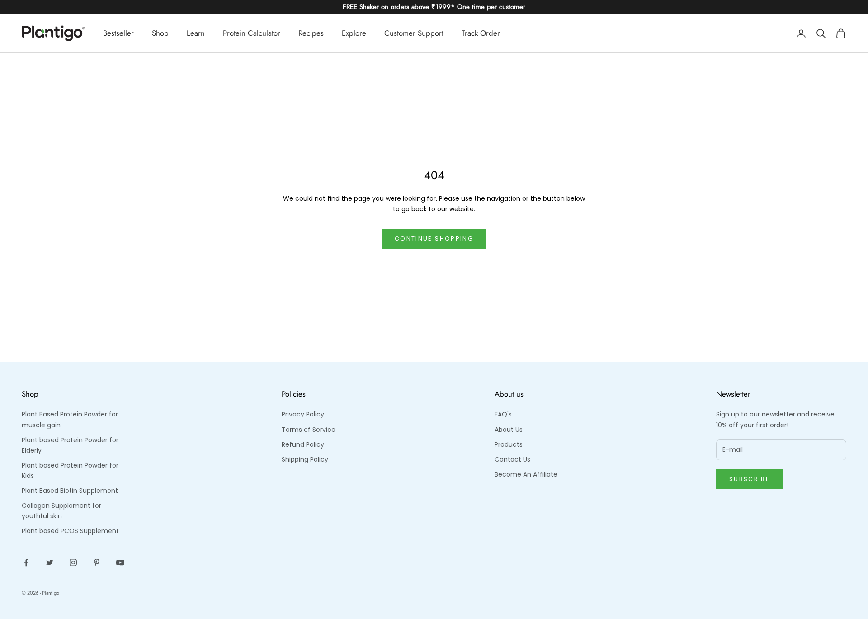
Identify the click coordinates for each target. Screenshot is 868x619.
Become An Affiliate (526, 474)
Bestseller (118, 33)
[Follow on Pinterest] (96, 562)
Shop (160, 33)
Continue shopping (434, 238)
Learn (196, 33)
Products (509, 444)
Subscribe (749, 479)
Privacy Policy (303, 414)
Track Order (481, 33)
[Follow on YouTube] (120, 562)
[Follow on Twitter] (49, 562)
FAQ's (503, 414)
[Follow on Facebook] (26, 562)
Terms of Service (308, 429)
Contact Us (512, 459)
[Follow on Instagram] (73, 562)
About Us (509, 429)
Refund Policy (303, 444)
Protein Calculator (251, 33)
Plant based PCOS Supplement (70, 530)
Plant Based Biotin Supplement (70, 490)
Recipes (311, 33)
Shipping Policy (305, 459)
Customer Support (413, 33)
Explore (354, 33)
